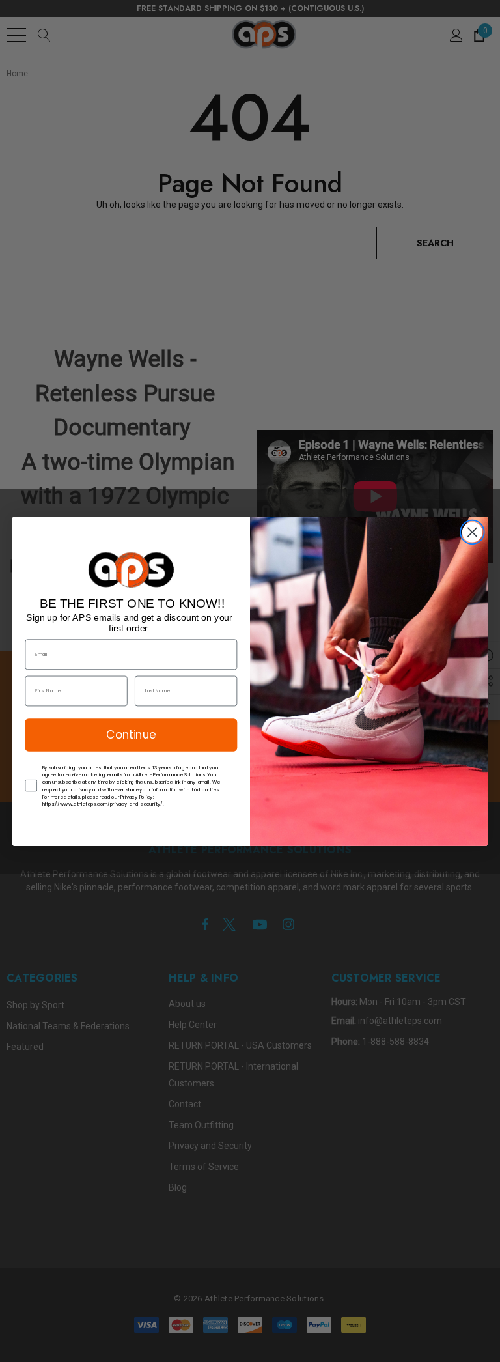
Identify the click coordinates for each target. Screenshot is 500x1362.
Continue (131, 734)
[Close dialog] (472, 532)
